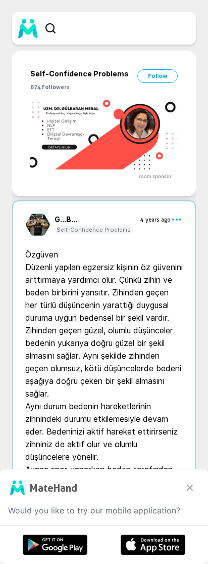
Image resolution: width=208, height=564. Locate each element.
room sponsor (155, 176)
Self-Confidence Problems (94, 229)
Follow (157, 75)
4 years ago (155, 219)
